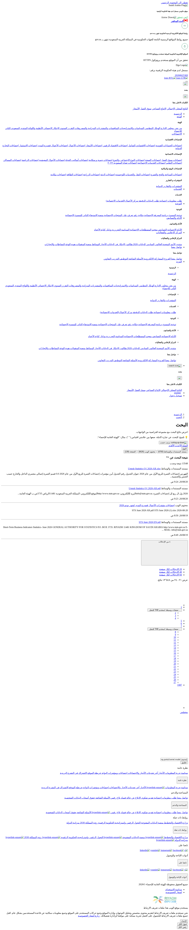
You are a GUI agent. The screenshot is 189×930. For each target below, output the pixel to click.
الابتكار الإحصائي (51, 128)
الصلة (185, 445)
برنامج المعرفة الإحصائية (156, 215)
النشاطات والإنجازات (55, 244)
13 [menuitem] (175, 645)
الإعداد (184, 921)
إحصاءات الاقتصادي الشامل (141, 145)
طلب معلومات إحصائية (170, 201)
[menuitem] (173, 889)
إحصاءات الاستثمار (28, 145)
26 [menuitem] (175, 679)
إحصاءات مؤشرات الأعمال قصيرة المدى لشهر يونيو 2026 (147, 505)
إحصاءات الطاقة (75, 174)
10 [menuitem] (175, 637)
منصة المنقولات (83, 244)
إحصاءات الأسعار (94, 145)
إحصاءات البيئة (107, 174)
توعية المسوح (175, 215)
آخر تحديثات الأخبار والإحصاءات (142, 773)
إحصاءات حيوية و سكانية (100, 160)
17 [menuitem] (175, 656)
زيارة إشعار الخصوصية (89, 916)
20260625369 (181, 75)
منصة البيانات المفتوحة (152, 822)
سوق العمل (145, 108)
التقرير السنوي (66, 128)
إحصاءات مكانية (58, 174)
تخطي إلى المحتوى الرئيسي (174, 2)
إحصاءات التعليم (174, 163)
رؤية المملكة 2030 (88, 822)
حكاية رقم (138, 215)
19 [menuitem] (175, 661)
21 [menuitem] (175, 666)
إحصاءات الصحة (153, 160)
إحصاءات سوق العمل (171, 160)
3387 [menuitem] (179, 685)
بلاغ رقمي (115, 798)
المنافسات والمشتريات (107, 128)
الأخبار (103, 244)
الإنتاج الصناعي (159, 108)
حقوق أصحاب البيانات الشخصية (79, 798)
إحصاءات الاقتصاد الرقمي (115, 145)
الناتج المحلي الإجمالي (177, 108)
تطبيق (184, 762)
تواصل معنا (176, 258)
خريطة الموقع (94, 773)
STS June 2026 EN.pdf (150, 522)
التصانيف (162, 229)
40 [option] (170, 572)
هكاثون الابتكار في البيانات (119, 244)
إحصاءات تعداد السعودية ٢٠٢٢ (122, 163)
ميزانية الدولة (72, 822)
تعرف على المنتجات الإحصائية (118, 215)
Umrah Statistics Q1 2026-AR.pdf (145, 488)
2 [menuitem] (175, 613)
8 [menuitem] (175, 632)
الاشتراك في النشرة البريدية (73, 773)
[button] (174, 17)
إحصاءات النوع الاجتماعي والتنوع (129, 160)
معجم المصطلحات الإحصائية (143, 229)
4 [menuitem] (175, 618)
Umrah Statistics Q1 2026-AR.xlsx (144, 468)
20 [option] (170, 569)
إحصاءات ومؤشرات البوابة (114, 773)
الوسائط (95, 244)
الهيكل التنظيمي (152, 128)
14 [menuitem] (175, 648)
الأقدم (171, 445)
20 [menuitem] (175, 663)
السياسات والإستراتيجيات (131, 128)
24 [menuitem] (175, 674)
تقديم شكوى (147, 798)
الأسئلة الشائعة (135, 258)
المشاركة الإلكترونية (153, 258)
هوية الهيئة (70, 244)
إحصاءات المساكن (12, 160)
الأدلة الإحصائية (174, 229)
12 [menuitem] (175, 642)
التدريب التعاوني (111, 258)
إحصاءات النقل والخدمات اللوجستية (132, 174)
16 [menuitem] (175, 653)
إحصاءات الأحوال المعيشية (52, 160)
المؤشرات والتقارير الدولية (169, 186)
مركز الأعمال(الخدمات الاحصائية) (122, 201)
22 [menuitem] (175, 669)
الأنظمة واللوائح (35, 128)
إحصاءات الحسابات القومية (169, 145)
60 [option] (170, 575)
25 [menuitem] (175, 677)
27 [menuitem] (175, 682)
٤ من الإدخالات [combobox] (164, 542)
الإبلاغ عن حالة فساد (130, 798)
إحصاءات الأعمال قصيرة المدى (53, 145)
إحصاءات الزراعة (91, 174)
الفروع (167, 258)
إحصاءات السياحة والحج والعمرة (166, 174)
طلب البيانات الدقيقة (148, 201)
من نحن (178, 128)
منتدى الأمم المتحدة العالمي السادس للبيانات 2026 (157, 244)
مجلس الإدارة (167, 128)
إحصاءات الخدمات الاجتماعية (151, 163)
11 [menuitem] (175, 640)
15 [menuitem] (175, 650)
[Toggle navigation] (186, 81)
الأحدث (178, 445)
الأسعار (136, 108)
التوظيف (123, 258)
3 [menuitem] (175, 615)
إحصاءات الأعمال (77, 145)
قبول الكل (183, 924)
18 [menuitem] (175, 658)
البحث (179, 417)
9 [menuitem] (175, 634)
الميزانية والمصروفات (85, 128)
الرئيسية (172, 273)
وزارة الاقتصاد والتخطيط (175, 822)
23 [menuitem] (175, 671)
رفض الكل (182, 927)
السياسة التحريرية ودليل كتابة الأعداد (111, 229)
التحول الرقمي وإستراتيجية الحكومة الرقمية (119, 822)
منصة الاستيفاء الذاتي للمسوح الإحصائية (84, 215)
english (177, 393)
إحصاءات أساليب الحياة (76, 160)
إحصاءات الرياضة (30, 160)
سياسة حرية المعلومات (176, 773)
